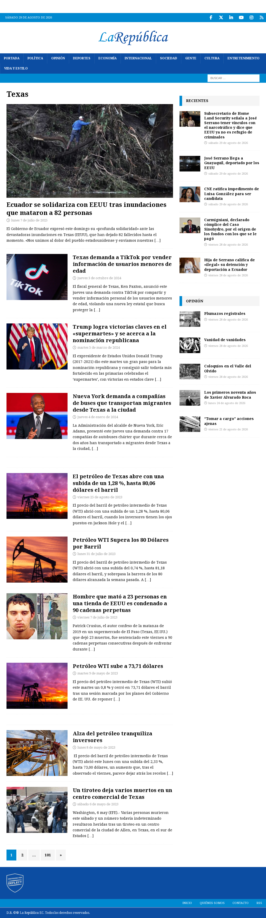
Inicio (187, 903)
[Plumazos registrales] (189, 319)
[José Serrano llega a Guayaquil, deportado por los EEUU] (189, 163)
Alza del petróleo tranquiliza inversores (112, 737)
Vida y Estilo (16, 68)
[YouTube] (241, 17)
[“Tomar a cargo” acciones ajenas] (189, 424)
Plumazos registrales (224, 313)
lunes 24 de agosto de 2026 (226, 403)
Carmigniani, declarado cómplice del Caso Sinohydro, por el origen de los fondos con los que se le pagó (230, 229)
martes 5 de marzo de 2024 (98, 347)
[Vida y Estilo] (37, 277)
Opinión (58, 58)
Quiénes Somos (212, 903)
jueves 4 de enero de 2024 (97, 417)
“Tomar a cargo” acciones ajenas (229, 421)
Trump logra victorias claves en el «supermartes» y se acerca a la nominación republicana (120, 333)
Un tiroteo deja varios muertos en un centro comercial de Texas (122, 793)
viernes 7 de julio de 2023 (97, 617)
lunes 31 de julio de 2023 (96, 554)
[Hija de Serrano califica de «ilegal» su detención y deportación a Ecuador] (189, 265)
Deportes (81, 58)
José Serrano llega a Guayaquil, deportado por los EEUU (231, 163)
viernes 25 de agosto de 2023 (99, 497)
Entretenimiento (244, 58)
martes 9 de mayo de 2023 (97, 673)
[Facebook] (210, 17)
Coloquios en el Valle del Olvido (227, 368)
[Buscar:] (234, 78)
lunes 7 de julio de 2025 (29, 220)
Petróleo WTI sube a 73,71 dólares (118, 666)
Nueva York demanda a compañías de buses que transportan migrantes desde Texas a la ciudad (122, 403)
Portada (11, 58)
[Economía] (37, 496)
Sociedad (168, 58)
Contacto (240, 903)
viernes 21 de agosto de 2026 (228, 429)
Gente (190, 58)
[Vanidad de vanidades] (189, 345)
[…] (157, 240)
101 (48, 855)
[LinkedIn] (231, 17)
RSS (259, 903)
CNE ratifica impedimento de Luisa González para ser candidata (231, 193)
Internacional (138, 58)
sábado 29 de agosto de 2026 (228, 143)
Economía (107, 58)
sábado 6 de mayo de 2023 (97, 804)
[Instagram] (251, 17)
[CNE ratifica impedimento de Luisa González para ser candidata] (189, 194)
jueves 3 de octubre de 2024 (99, 278)
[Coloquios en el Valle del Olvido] (189, 371)
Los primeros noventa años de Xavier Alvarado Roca (230, 394)
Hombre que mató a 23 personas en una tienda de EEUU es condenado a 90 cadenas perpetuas (120, 603)
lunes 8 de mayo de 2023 (96, 747)
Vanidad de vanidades (225, 339)
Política (35, 58)
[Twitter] (220, 17)
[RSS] (261, 17)
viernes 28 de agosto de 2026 (228, 244)
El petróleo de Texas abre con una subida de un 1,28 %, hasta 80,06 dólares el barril (118, 483)
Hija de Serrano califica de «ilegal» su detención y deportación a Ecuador (229, 264)
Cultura (212, 58)
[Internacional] (37, 346)
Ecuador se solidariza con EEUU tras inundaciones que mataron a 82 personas (86, 208)
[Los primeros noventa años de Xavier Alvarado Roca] (189, 398)
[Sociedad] (37, 616)
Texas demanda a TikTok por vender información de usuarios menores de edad (122, 264)
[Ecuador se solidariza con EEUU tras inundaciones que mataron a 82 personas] (89, 151)
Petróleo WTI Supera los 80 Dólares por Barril (121, 543)
